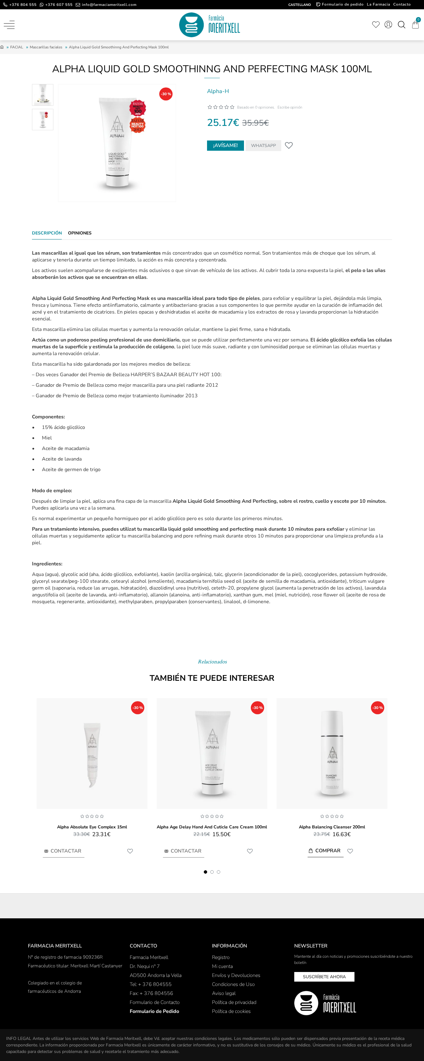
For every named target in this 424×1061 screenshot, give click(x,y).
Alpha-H (218, 91)
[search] (401, 24)
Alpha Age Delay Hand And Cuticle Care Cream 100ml (212, 827)
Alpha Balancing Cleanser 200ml (332, 827)
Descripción (47, 233)
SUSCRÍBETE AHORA (324, 977)
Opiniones (80, 233)
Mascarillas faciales (46, 47)
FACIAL (16, 47)
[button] (205, 872)
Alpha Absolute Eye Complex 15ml (92, 827)
